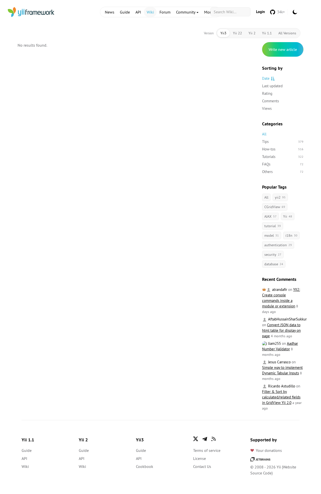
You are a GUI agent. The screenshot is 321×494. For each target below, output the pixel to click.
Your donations (269, 450)
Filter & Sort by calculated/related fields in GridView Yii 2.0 (281, 397)
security (272, 254)
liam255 (274, 343)
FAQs (282, 164)
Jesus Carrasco (279, 362)
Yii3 (223, 33)
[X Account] (195, 438)
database (273, 264)
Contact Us (202, 466)
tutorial (272, 226)
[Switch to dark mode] (295, 12)
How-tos (282, 149)
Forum (165, 12)
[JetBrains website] (260, 458)
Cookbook (144, 466)
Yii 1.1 (267, 33)
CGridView (274, 207)
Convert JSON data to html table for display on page (281, 330)
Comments (270, 101)
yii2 (280, 197)
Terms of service (206, 450)
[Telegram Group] (204, 438)
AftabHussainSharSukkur (287, 319)
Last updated (272, 86)
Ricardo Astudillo (281, 386)
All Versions (287, 33)
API (138, 12)
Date (266, 78)
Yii (287, 216)
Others (282, 171)
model (271, 235)
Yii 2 (252, 33)
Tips (282, 141)
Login (260, 11)
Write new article (283, 49)
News (109, 12)
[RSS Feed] (213, 438)
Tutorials (282, 156)
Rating (267, 93)
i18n (291, 235)
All (264, 134)
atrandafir (279, 289)
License (199, 458)
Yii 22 (237, 33)
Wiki (150, 12)
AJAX (270, 216)
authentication (278, 245)
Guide (125, 12)
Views (267, 108)
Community (186, 12)
